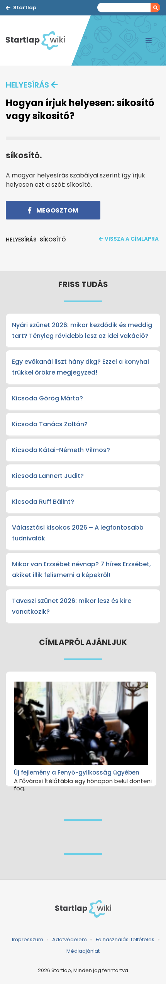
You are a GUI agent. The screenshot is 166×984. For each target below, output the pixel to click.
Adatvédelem (69, 939)
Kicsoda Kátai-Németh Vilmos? (61, 450)
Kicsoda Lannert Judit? (48, 475)
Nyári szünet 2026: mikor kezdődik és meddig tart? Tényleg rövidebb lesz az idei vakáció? (82, 330)
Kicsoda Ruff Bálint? (43, 501)
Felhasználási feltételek (125, 939)
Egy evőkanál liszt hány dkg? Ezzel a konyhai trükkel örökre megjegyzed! (80, 367)
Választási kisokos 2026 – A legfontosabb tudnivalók (78, 533)
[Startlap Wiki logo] (83, 909)
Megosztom (56, 210)
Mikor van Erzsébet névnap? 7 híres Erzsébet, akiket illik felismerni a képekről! (81, 569)
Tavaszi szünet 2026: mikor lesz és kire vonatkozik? (71, 606)
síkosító (53, 239)
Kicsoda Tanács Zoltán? (50, 424)
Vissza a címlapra (132, 239)
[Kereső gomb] (155, 7)
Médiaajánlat (83, 951)
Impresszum (27, 939)
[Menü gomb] (148, 40)
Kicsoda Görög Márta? (47, 398)
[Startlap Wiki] (38, 40)
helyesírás (27, 84)
